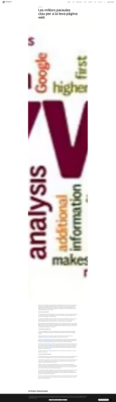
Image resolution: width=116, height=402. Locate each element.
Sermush (49, 348)
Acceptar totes (53, 399)
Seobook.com (40, 375)
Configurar (62, 399)
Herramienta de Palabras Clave (48, 340)
